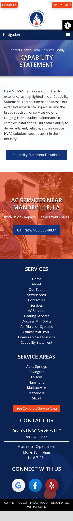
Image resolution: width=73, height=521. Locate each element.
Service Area (36, 295)
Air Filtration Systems (36, 326)
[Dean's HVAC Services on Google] (18, 485)
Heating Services (36, 316)
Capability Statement (36, 342)
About (36, 284)
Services (36, 305)
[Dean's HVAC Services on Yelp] (52, 485)
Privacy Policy (39, 503)
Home (36, 279)
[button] (67, 25)
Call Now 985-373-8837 (36, 230)
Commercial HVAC (36, 332)
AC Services (36, 310)
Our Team (36, 289)
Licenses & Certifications (36, 337)
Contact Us (9, 5)
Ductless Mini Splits (36, 321)
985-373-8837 (62, 5)
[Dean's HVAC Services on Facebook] (35, 485)
